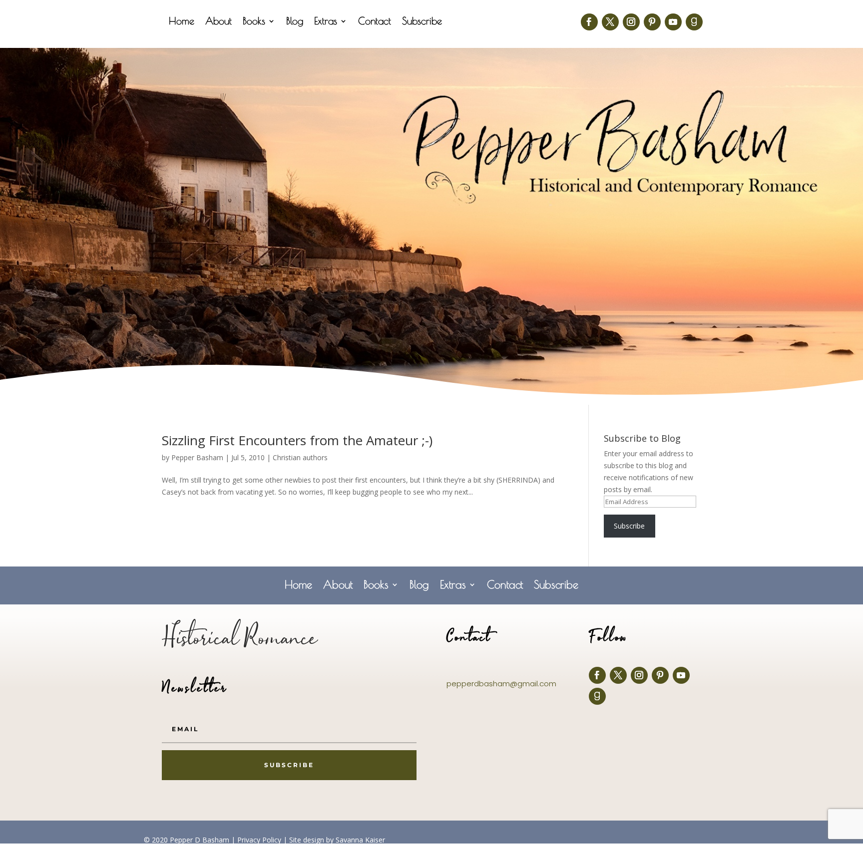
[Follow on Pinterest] (652, 21)
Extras (325, 21)
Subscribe (422, 21)
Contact (374, 21)
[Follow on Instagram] (631, 21)
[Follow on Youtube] (673, 21)
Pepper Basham (197, 457)
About (218, 21)
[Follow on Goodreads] (694, 21)
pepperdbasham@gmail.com (501, 683)
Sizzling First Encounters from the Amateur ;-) (297, 440)
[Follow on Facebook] (589, 21)
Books (254, 21)
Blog (294, 21)
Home (181, 21)
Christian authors (300, 457)
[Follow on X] (610, 21)
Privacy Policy (259, 840)
